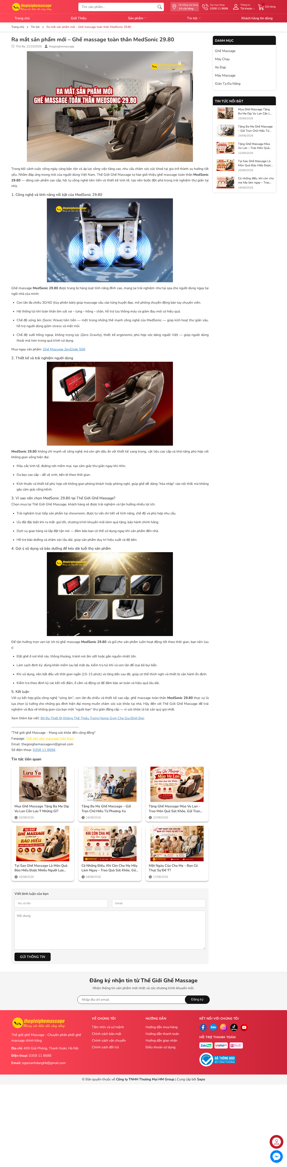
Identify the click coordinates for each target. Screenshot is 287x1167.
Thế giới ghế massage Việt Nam (50, 738)
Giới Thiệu (79, 18)
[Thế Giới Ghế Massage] (31, 6)
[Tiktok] (234, 1027)
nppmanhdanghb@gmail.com (44, 1063)
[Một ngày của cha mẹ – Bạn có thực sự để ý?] (177, 843)
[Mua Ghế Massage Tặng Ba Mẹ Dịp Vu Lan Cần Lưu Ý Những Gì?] (42, 784)
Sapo (201, 1079)
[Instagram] (223, 1027)
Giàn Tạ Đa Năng (227, 83)
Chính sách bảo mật (106, 1034)
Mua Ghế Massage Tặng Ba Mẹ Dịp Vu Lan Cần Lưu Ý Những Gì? (41, 808)
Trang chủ (22, 18)
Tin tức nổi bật (229, 101)
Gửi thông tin (32, 957)
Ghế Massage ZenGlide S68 (64, 349)
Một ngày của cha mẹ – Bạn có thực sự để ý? (173, 868)
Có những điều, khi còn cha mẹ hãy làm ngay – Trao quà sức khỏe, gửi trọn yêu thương (109, 868)
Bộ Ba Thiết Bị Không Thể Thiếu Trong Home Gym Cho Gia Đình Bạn (92, 718)
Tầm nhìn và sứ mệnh (108, 1027)
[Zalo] (213, 1027)
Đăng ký (197, 999)
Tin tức (192, 18)
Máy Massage (225, 75)
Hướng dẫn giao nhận (161, 1040)
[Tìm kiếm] (159, 7)
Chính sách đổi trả (105, 1047)
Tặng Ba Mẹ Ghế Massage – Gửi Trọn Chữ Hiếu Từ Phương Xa (106, 808)
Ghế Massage (225, 51)
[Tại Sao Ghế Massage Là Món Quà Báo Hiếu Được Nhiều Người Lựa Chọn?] (42, 843)
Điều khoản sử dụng (160, 1047)
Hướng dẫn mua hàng (162, 1027)
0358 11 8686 (44, 750)
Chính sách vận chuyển (109, 1040)
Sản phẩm (136, 18)
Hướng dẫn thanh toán (162, 1034)
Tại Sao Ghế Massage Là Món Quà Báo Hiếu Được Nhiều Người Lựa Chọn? (40, 868)
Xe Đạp (220, 67)
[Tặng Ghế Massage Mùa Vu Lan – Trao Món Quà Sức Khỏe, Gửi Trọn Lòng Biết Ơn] (177, 784)
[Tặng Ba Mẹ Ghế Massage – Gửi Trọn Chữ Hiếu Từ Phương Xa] (109, 784)
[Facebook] (203, 1027)
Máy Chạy (222, 59)
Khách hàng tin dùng (257, 18)
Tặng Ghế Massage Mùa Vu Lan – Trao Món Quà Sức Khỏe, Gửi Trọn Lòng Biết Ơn (174, 808)
